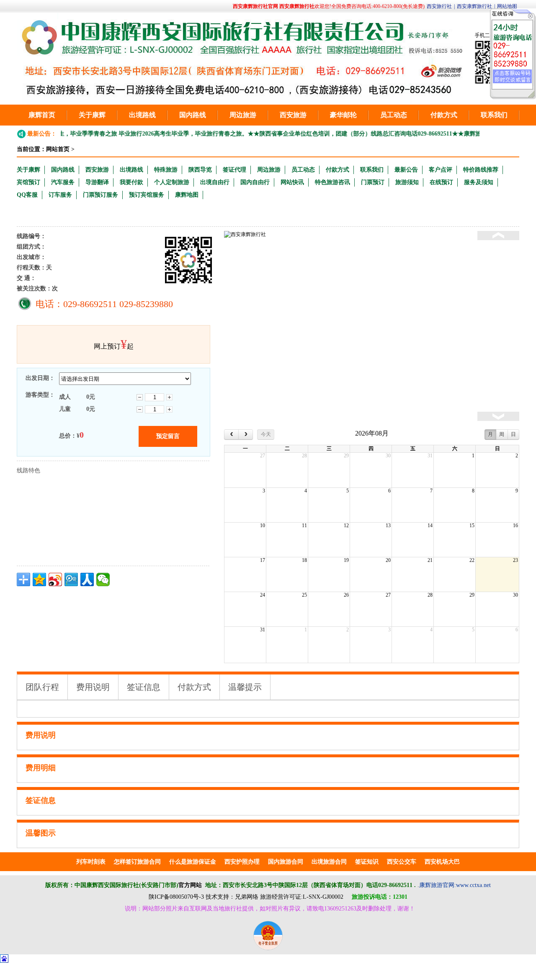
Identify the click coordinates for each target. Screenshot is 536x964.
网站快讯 (292, 182)
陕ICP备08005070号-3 (176, 897)
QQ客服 (27, 195)
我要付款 (131, 182)
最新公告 (406, 170)
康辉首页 (41, 114)
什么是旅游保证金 (192, 862)
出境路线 (142, 114)
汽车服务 (63, 182)
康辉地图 (186, 195)
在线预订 (441, 182)
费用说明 (93, 687)
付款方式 (443, 114)
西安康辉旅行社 (474, 6)
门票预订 (372, 182)
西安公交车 (401, 862)
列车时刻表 (91, 862)
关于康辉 (92, 114)
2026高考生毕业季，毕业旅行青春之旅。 (183, 134)
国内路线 (192, 114)
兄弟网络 (246, 897)
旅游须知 (407, 182)
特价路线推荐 (480, 170)
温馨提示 (245, 687)
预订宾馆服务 (146, 195)
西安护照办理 (242, 862)
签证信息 (143, 687)
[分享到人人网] (87, 579)
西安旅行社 (439, 6)
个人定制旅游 (171, 182)
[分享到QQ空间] (39, 579)
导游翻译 (97, 182)
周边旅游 (242, 114)
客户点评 (440, 170)
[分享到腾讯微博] (71, 579)
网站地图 (507, 6)
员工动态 (393, 114)
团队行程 (42, 687)
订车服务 (60, 195)
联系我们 (494, 114)
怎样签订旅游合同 (137, 862)
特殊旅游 (166, 170)
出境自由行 (214, 182)
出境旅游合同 (329, 862)
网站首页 (58, 149)
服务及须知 (478, 182)
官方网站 (190, 885)
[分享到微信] (103, 579)
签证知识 (367, 862)
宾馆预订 (28, 182)
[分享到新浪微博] (55, 579)
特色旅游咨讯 (332, 182)
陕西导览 (200, 170)
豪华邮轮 (343, 114)
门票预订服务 (100, 195)
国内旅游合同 (285, 862)
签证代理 (234, 170)
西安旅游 (293, 114)
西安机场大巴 (442, 862)
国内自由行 (255, 182)
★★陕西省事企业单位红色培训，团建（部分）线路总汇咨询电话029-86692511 (338, 134)
